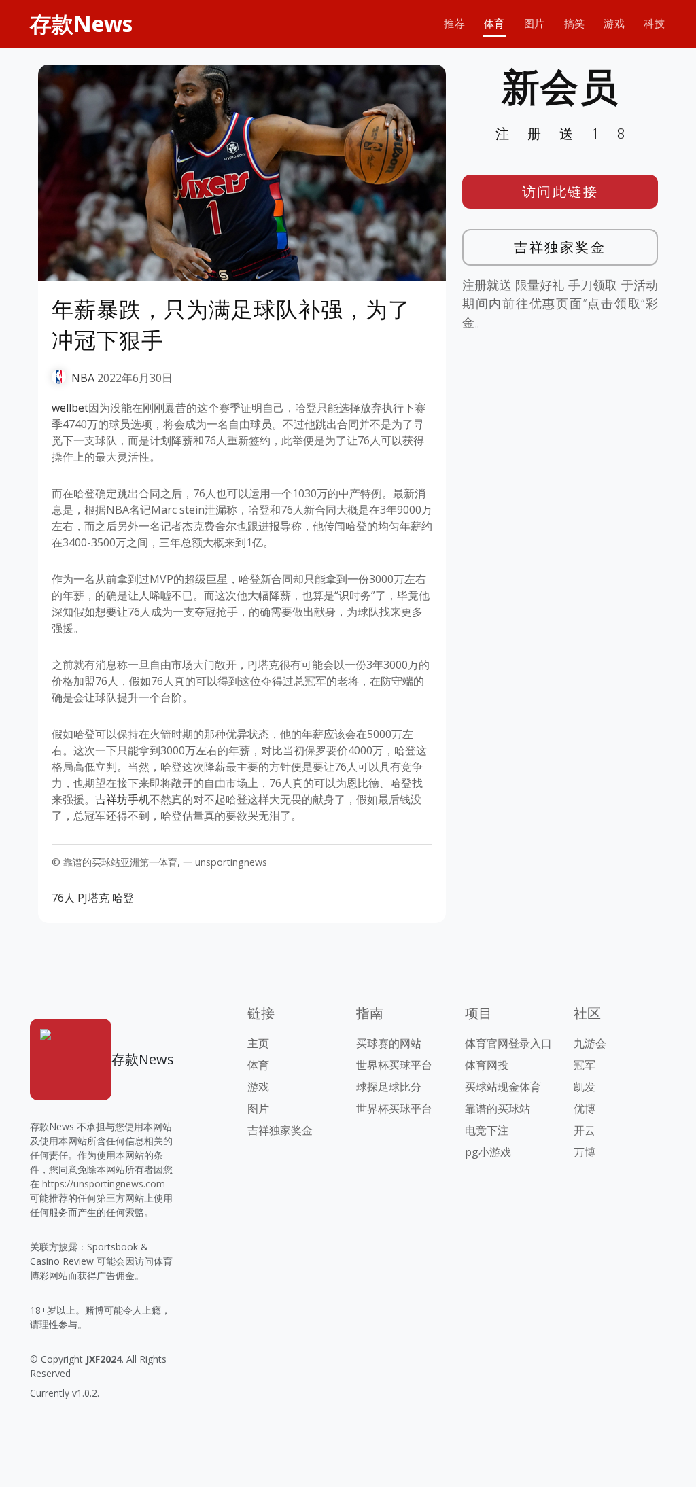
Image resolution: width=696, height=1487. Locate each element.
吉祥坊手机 (122, 799)
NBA (82, 377)
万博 (584, 1151)
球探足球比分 (388, 1086)
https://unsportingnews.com (103, 1183)
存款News (81, 23)
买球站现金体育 (503, 1086)
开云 (584, 1130)
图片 (534, 23)
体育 (494, 23)
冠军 (584, 1064)
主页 (258, 1043)
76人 (63, 897)
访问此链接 (560, 191)
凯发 (584, 1086)
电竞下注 (486, 1130)
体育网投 (486, 1064)
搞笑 (574, 23)
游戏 (614, 23)
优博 (584, 1108)
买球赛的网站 (388, 1043)
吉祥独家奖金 (560, 247)
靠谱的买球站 (497, 1108)
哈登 (123, 897)
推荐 (454, 23)
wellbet (70, 407)
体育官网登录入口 (508, 1043)
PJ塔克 (93, 897)
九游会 (590, 1043)
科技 (654, 23)
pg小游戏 (488, 1151)
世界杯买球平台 (394, 1064)
